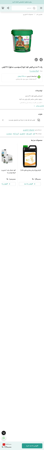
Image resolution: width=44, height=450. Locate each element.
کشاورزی (22, 134)
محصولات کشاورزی (28, 14)
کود (34, 134)
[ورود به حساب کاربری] (8, 8)
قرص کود (29, 134)
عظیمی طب (39, 14)
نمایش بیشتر (40, 106)
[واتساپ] (4, 438)
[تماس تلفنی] (4, 433)
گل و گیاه (16, 134)
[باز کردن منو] (40, 8)
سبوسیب (9, 134)
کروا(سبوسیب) (34, 71)
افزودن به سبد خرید (32, 446)
